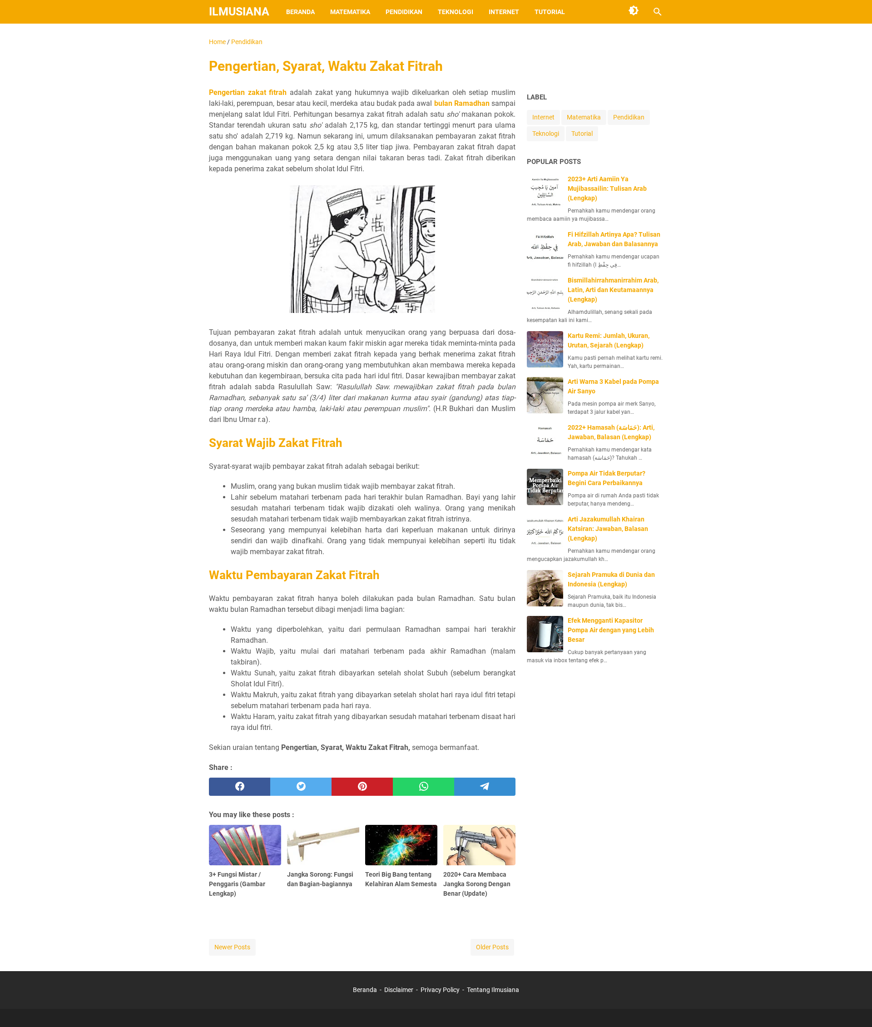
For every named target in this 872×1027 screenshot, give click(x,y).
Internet (504, 11)
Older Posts (492, 947)
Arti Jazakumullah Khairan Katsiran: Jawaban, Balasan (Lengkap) (608, 529)
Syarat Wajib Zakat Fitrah (275, 443)
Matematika (350, 11)
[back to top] (854, 1006)
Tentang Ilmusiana (493, 989)
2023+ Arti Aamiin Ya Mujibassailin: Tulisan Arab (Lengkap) (607, 188)
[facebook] (239, 787)
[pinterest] (362, 787)
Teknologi (455, 11)
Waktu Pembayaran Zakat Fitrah (294, 575)
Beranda (300, 11)
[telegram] (484, 787)
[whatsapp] (423, 787)
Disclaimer (398, 989)
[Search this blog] (657, 11)
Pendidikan (404, 11)
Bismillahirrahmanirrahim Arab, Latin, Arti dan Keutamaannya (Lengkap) (613, 290)
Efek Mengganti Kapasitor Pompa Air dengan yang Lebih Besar (611, 630)
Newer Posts (232, 947)
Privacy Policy (440, 989)
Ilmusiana (239, 11)
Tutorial (550, 11)
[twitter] (301, 787)
